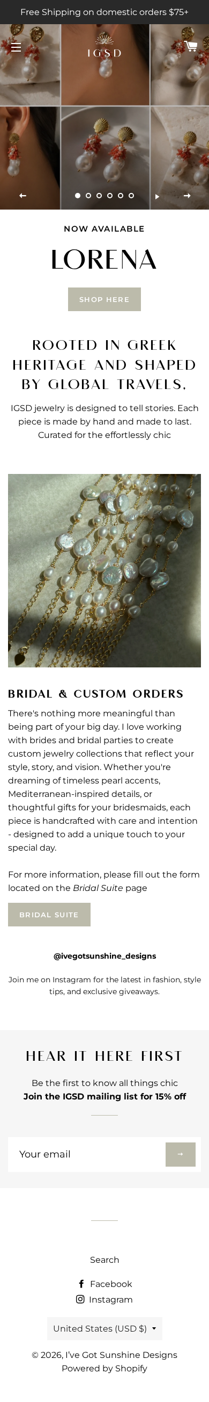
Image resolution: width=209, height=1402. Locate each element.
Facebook (110, 1284)
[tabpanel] (104, 105)
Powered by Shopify (104, 1368)
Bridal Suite (49, 914)
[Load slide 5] (120, 195)
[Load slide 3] (99, 195)
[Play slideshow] (157, 196)
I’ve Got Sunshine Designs (121, 1355)
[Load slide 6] (131, 195)
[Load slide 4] (109, 195)
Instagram (110, 1300)
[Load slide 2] (88, 195)
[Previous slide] (23, 196)
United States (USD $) (100, 1329)
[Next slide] (187, 196)
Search (105, 1260)
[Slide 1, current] (77, 195)
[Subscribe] (181, 1154)
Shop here (104, 299)
